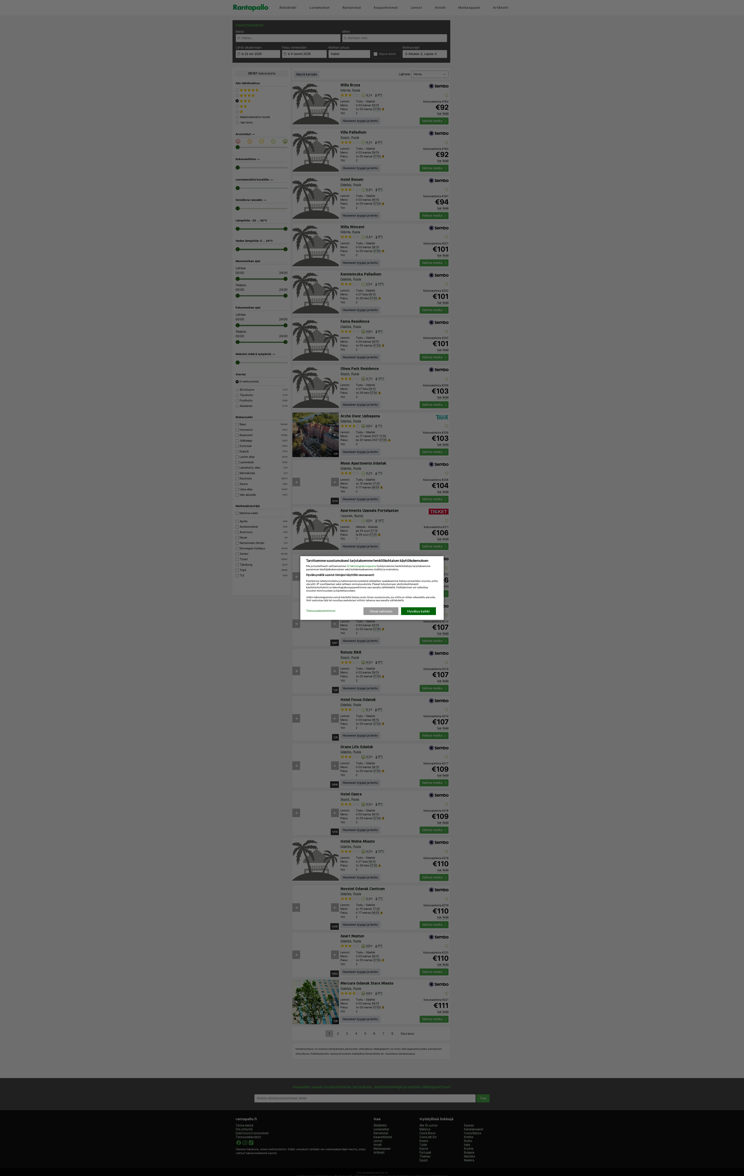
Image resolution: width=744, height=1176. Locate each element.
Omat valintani (381, 611)
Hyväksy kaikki (418, 611)
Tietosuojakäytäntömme (320, 610)
